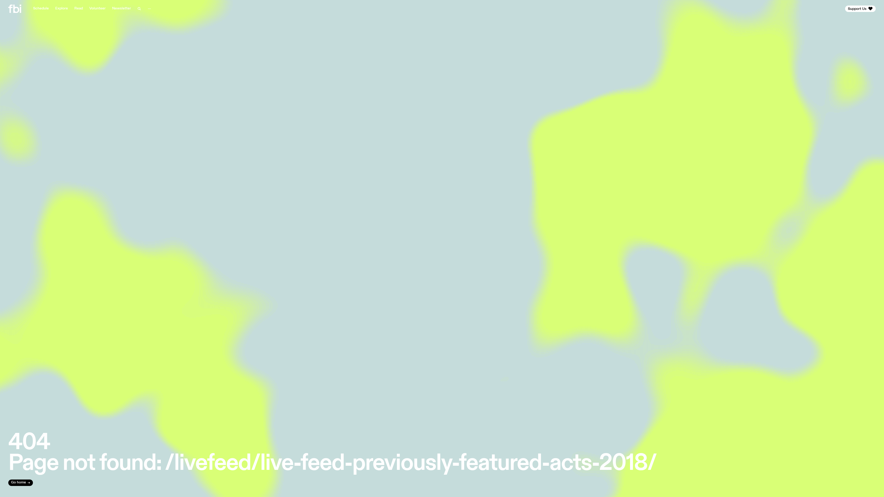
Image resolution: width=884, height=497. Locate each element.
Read (78, 8)
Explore (61, 8)
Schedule (41, 8)
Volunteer (97, 8)
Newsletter (121, 8)
